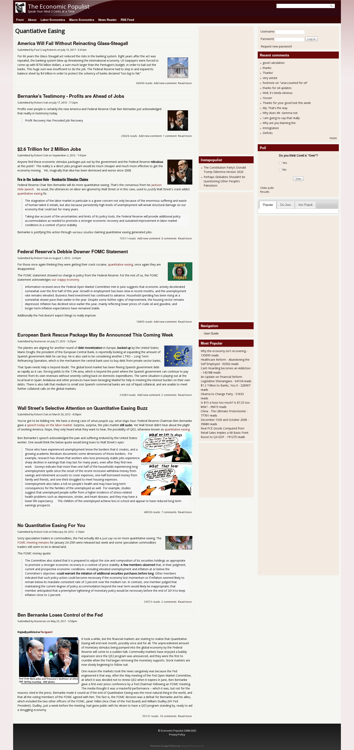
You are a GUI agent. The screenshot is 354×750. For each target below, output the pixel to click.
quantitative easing (29, 193)
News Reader (107, 20)
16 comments (168, 716)
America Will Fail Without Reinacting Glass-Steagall (72, 43)
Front (20, 20)
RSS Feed (127, 20)
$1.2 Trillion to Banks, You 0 (219, 385)
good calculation (274, 63)
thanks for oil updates (277, 88)
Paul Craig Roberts (45, 50)
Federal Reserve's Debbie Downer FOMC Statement (72, 251)
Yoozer (267, 98)
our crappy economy (65, 280)
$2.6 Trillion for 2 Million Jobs (49, 149)
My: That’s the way (275, 108)
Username (267, 31)
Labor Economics (53, 20)
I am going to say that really (281, 118)
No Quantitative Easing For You (51, 525)
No (284, 169)
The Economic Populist (59, 6)
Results (264, 192)
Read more (185, 83)
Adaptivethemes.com (192, 745)
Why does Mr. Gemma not (280, 113)
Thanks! (268, 73)
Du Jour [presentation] (285, 204)
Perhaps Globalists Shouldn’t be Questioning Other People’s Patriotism (224, 181)
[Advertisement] (217, 89)
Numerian (40, 341)
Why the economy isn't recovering (223, 351)
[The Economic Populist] (20, 12)
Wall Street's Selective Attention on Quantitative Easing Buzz (82, 408)
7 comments (169, 512)
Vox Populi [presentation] (305, 204)
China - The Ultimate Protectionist (223, 411)
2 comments (169, 395)
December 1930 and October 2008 (224, 420)
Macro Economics (81, 20)
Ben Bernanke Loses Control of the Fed (60, 614)
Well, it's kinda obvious (278, 93)
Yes (284, 163)
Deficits (268, 133)
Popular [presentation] (268, 204)
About (32, 20)
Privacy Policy (177, 734)
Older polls (267, 188)
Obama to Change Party (217, 394)
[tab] (267, 204)
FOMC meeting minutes (33, 542)
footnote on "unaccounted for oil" (285, 83)
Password (267, 39)
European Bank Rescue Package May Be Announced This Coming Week (95, 334)
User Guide (211, 333)
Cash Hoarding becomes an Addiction (226, 368)
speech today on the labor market (49, 425)
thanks (267, 68)
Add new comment (165, 83)
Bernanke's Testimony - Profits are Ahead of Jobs (70, 96)
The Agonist (46, 632)
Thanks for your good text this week (287, 103)
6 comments (169, 238)
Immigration (271, 128)
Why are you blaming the (279, 123)
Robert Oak (41, 102)
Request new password (276, 46)
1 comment (170, 136)
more (333, 138)
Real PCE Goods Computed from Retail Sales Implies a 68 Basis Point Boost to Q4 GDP (224, 432)
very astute (270, 78)
